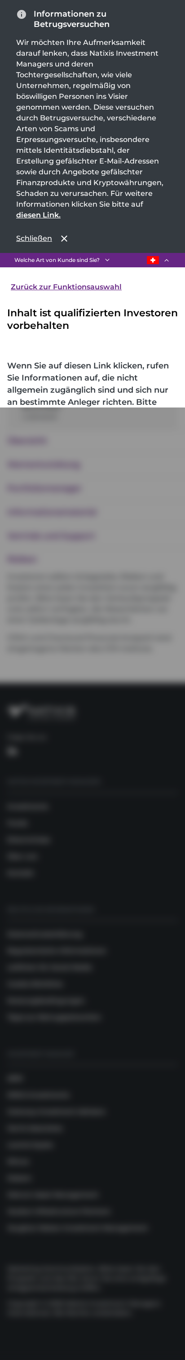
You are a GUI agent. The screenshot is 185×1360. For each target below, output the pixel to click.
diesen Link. (38, 215)
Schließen (34, 238)
